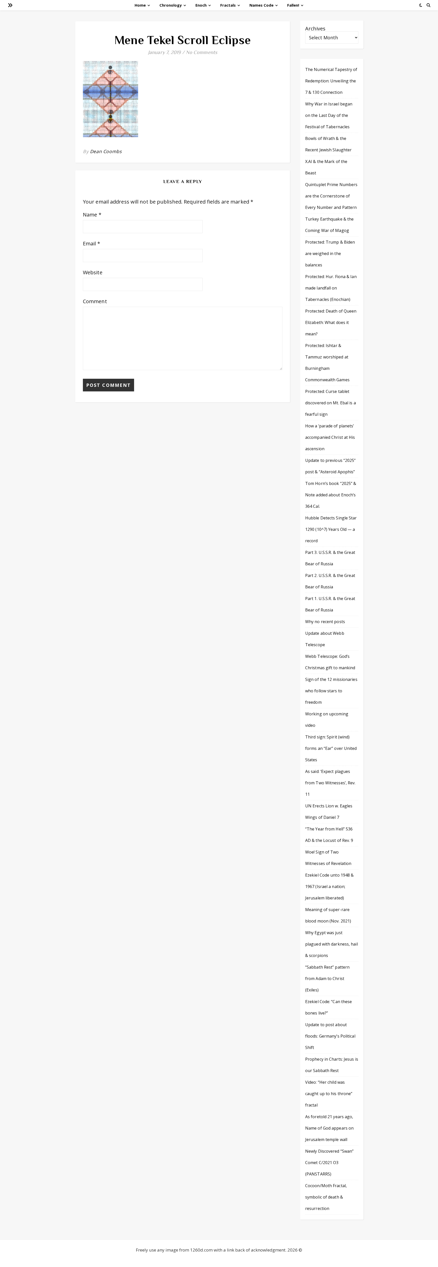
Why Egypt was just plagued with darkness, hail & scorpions (331, 944)
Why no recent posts (325, 621)
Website (92, 272)
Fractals (228, 5)
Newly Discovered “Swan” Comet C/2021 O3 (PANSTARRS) (329, 1162)
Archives (315, 28)
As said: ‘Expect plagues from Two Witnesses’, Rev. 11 (330, 783)
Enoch (201, 5)
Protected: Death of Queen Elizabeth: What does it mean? (331, 322)
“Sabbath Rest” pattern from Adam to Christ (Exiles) (327, 978)
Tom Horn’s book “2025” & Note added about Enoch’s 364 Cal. (330, 495)
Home (140, 5)
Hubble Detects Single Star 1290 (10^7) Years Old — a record (331, 529)
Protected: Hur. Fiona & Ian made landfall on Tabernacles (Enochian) (331, 288)
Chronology (170, 5)
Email (91, 243)
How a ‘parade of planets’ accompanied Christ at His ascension (330, 437)
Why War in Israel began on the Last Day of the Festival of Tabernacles (328, 115)
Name (92, 214)
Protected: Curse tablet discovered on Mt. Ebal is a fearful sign (330, 403)
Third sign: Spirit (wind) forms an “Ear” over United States (331, 748)
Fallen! (293, 5)
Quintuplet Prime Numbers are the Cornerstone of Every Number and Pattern (331, 196)
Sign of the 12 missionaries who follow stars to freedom (331, 691)
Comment (95, 301)
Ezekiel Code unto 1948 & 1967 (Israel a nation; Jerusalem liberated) (329, 886)
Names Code (261, 5)
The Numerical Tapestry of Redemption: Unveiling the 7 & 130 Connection (331, 81)
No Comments (201, 52)
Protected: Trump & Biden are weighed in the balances (330, 253)
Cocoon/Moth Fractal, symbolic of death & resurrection (326, 1197)
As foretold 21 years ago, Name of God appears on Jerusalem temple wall (329, 1128)
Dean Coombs (106, 151)
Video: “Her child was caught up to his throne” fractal (328, 1093)
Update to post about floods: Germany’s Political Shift (330, 1036)
